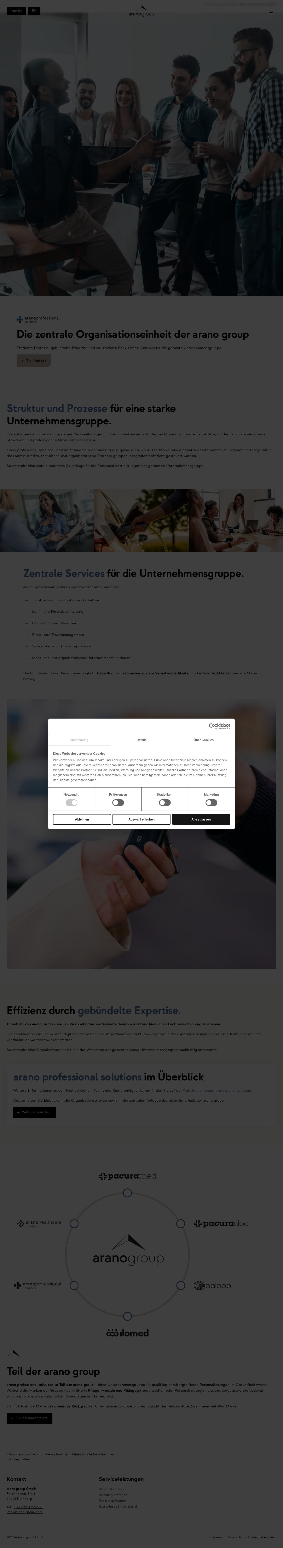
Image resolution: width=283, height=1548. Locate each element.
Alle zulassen (201, 819)
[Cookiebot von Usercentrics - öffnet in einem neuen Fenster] (212, 726)
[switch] (118, 802)
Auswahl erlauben (141, 819)
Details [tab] (142, 740)
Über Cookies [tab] (204, 740)
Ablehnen (82, 819)
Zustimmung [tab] (79, 740)
